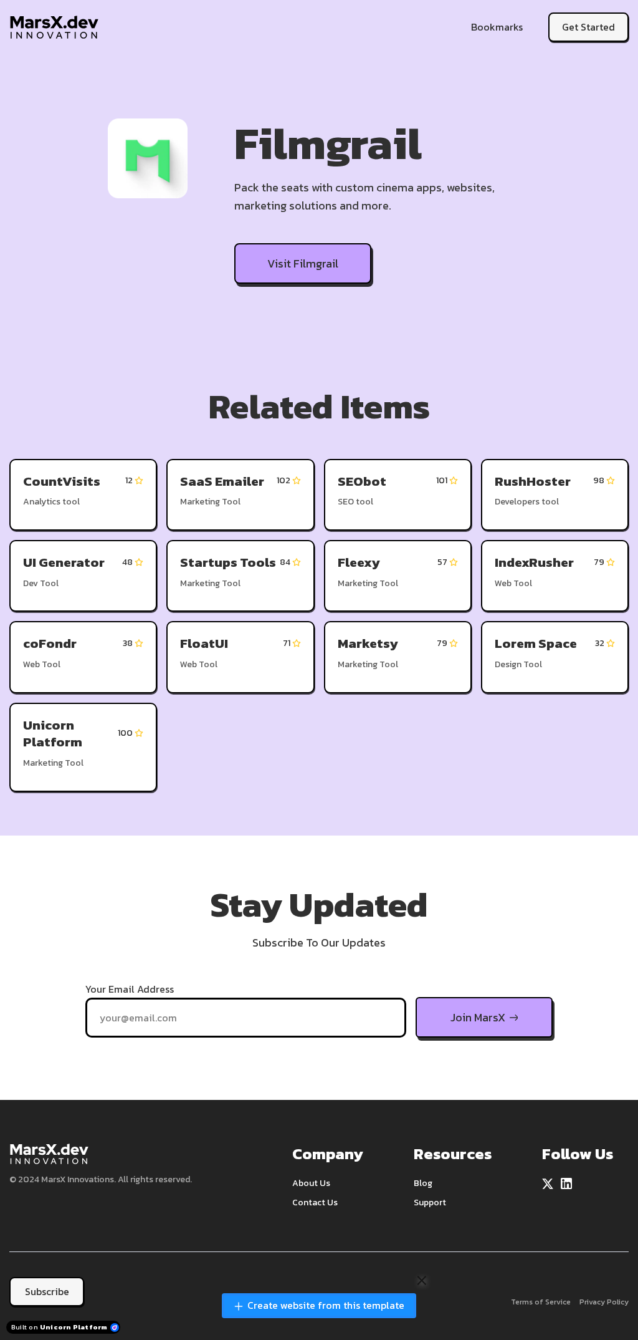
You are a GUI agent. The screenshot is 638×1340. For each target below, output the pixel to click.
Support (430, 1202)
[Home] (57, 27)
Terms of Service (541, 1302)
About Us (311, 1183)
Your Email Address (129, 988)
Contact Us (315, 1202)
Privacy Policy (604, 1302)
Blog (423, 1183)
